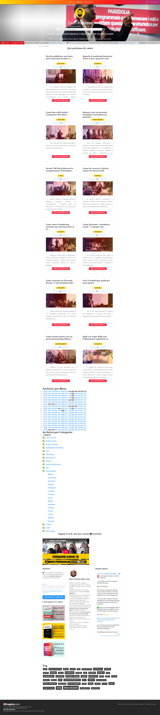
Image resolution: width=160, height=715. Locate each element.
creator (46, 672)
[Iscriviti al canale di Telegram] (5, 709)
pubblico (46, 680)
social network (74, 683)
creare (107, 669)
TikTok (60, 175)
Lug (69, 393)
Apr (59, 391)
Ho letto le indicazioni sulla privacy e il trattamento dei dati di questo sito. (52, 592)
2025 (45, 393)
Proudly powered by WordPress (10, 711)
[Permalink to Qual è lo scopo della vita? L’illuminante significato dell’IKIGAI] (98, 363)
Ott (79, 393)
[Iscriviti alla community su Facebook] (3, 709)
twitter (97, 683)
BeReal (50, 474)
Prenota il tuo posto (102, 43)
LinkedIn (51, 491)
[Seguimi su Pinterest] (13, 709)
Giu (66, 391)
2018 (45, 408)
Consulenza (148, 704)
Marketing (63, 39)
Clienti (131, 704)
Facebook (51, 481)
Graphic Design (52, 444)
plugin (114, 676)
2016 (45, 413)
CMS (79, 669)
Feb (53, 391)
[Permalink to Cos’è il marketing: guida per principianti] (98, 307)
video (111, 683)
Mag (63, 391)
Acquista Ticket (31, 43)
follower (78, 672)
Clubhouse (52, 478)
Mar (56, 391)
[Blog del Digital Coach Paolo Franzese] (80, 17)
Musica (49, 461)
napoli (107, 676)
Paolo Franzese (56, 66)
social (91, 680)
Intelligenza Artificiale (102, 39)
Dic (85, 393)
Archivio (154, 704)
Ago (72, 402)
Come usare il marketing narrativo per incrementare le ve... (60, 227)
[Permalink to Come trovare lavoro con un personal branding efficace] (61, 363)
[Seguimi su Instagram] (6, 709)
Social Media (73, 39)
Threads (51, 508)
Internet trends (72, 676)
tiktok (91, 683)
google (101, 673)
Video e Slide (49, 688)
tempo (84, 683)
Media (101, 676)
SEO (47, 468)
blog (45, 669)
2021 (45, 402)
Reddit (50, 501)
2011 (45, 423)
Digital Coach (53, 39)
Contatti (136, 704)
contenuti (98, 669)
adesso (71, 629)
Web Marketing (85, 688)
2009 (45, 428)
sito (84, 680)
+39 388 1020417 (152, 2)
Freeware (92, 672)
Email (44, 584)
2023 (45, 398)
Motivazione (98, 343)
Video (48, 528)
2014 (45, 417)
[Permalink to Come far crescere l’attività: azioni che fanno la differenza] (98, 195)
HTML (108, 672)
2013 (45, 419)
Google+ (51, 484)
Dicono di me (51, 438)
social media (62, 683)
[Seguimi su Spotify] (11, 709)
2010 (45, 425)
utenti (104, 683)
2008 (45, 430)
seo (60, 680)
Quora (50, 498)
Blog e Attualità (55, 669)
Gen (49, 391)
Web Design (50, 531)
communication (86, 669)
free (85, 672)
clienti (73, 669)
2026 (45, 391)
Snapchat (51, 504)
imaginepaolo (49, 676)
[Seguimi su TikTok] (8, 709)
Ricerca (54, 680)
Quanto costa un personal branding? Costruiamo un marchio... (95, 114)
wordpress (95, 688)
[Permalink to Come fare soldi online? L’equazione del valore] (61, 139)
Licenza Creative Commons (38, 711)
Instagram (52, 488)
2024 (45, 396)
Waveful (51, 518)
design (53, 673)
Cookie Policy (125, 704)
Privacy (119, 704)
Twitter (50, 514)
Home (43, 46)
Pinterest (51, 494)
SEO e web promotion (72, 680)
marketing (93, 676)
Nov (82, 393)
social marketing (50, 683)
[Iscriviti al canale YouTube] (7, 709)
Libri (48, 451)
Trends (48, 524)
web (59, 688)
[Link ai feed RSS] (14, 709)
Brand (66, 669)
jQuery (84, 676)
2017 (45, 410)
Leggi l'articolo (58, 100)
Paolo (80, 22)
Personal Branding (86, 39)
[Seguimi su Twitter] (12, 709)
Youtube (51, 521)
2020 (45, 404)
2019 (45, 406)
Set (76, 393)
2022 (45, 400)
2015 (45, 415)
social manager (101, 680)
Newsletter (141, 704)
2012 (45, 421)
